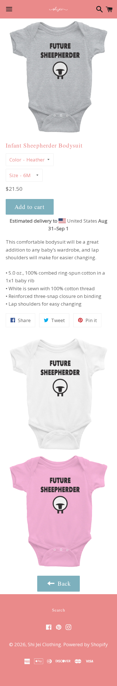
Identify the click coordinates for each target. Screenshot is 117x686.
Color (15, 159)
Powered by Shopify (85, 644)
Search (58, 610)
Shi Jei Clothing (44, 644)
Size (13, 175)
